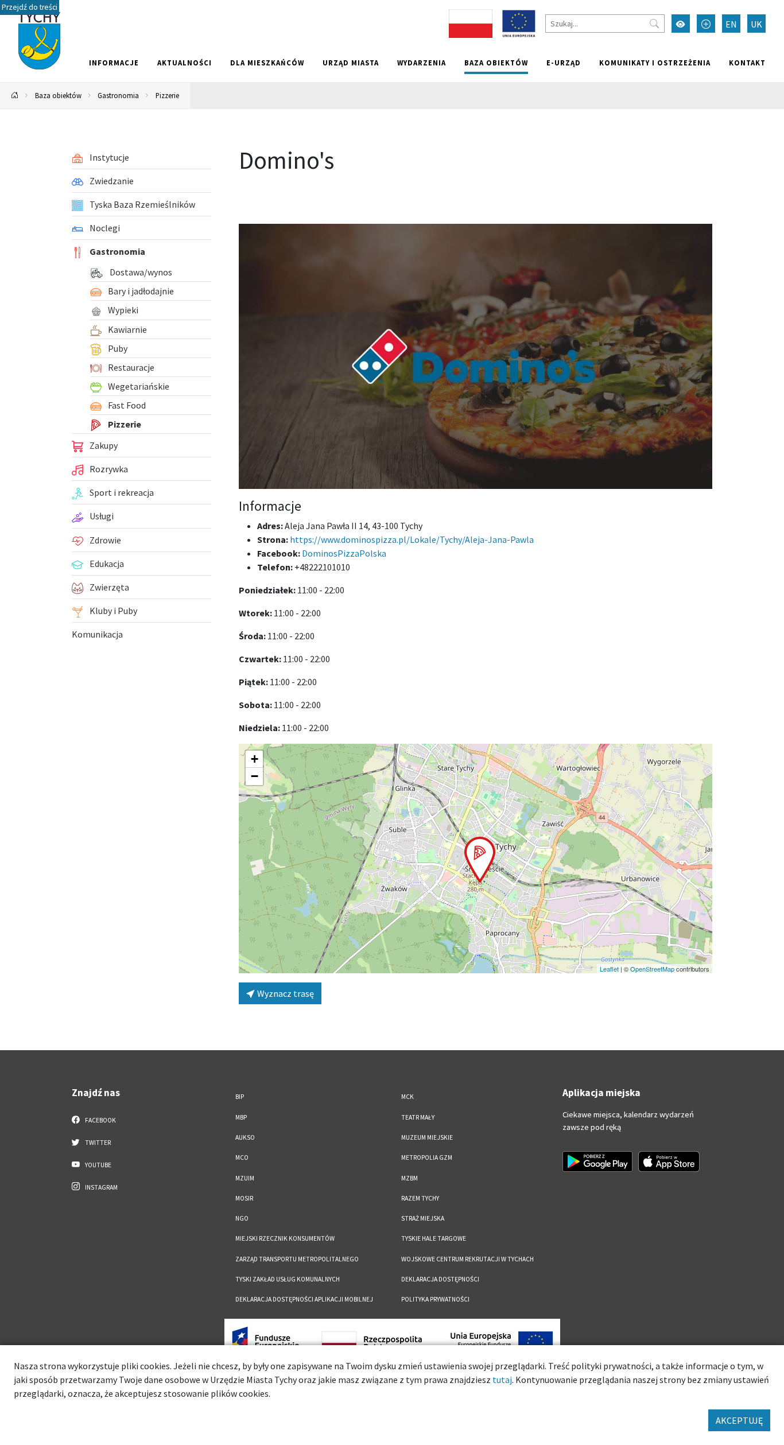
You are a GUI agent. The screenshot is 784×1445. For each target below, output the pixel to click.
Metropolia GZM (426, 1157)
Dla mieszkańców (267, 62)
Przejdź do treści (29, 7)
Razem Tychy (420, 1198)
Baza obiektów (496, 62)
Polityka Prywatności (435, 1299)
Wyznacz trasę (284, 993)
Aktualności (184, 62)
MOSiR (244, 1198)
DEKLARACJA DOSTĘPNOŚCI (440, 1279)
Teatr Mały (417, 1117)
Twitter (97, 1143)
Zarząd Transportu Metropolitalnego (297, 1259)
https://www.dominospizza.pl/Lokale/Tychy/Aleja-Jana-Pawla (412, 539)
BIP (239, 1097)
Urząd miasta (351, 62)
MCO (242, 1157)
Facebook (100, 1120)
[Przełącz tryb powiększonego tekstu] (706, 23)
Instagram (101, 1187)
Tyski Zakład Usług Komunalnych (287, 1279)
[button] (479, 860)
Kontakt (747, 62)
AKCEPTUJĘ (739, 1420)
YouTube (97, 1165)
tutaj (502, 1379)
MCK (407, 1097)
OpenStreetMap (652, 968)
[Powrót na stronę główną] (14, 95)
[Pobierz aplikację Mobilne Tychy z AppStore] (669, 1161)
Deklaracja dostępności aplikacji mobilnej (304, 1299)
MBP (241, 1117)
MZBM (409, 1178)
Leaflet (609, 968)
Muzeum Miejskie (427, 1137)
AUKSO (245, 1137)
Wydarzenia (421, 62)
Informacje (114, 62)
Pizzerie (167, 95)
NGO (242, 1218)
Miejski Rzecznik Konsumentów (285, 1238)
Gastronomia (118, 95)
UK (756, 24)
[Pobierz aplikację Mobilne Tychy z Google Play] (597, 1161)
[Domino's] (475, 356)
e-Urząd (563, 62)
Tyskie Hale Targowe (433, 1238)
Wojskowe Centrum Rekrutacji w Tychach (467, 1259)
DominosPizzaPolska (344, 553)
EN (731, 24)
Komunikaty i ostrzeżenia (655, 62)
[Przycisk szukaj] (654, 23)
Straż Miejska (422, 1218)
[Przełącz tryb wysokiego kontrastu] (681, 23)
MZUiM (244, 1178)
